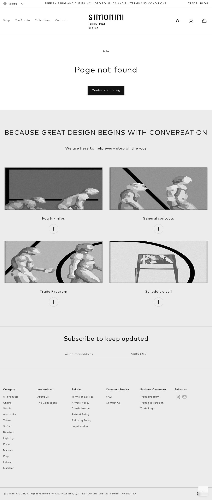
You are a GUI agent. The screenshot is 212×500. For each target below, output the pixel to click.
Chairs (7, 403)
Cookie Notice (81, 408)
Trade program (150, 397)
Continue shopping (106, 90)
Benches (8, 432)
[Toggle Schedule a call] (158, 302)
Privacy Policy (80, 403)
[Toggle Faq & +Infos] (53, 229)
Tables (7, 420)
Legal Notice (80, 426)
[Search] (177, 20)
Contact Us (113, 403)
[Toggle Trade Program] (53, 302)
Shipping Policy (81, 420)
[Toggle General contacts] (158, 229)
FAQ (109, 397)
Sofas (7, 426)
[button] (6, 21)
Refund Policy (80, 414)
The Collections (47, 403)
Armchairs (9, 414)
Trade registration (152, 403)
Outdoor (8, 468)
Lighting (8, 438)
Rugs (6, 456)
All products (10, 397)
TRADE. (193, 3)
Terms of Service (83, 397)
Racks (7, 444)
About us (43, 397)
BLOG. (204, 3)
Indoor (7, 462)
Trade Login (147, 408)
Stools (7, 408)
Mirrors (8, 450)
